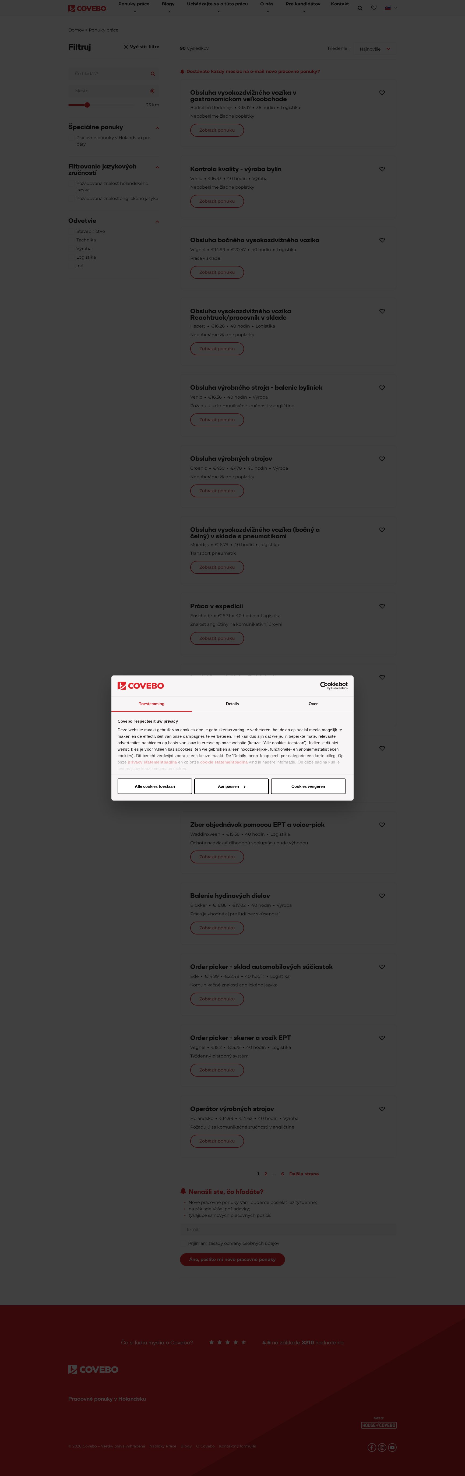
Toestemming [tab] (151, 703)
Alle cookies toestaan (155, 786)
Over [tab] (313, 703)
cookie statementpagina (224, 762)
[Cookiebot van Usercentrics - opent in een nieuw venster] (324, 686)
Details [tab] (232, 703)
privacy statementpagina (152, 762)
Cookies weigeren (308, 786)
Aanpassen (228, 786)
